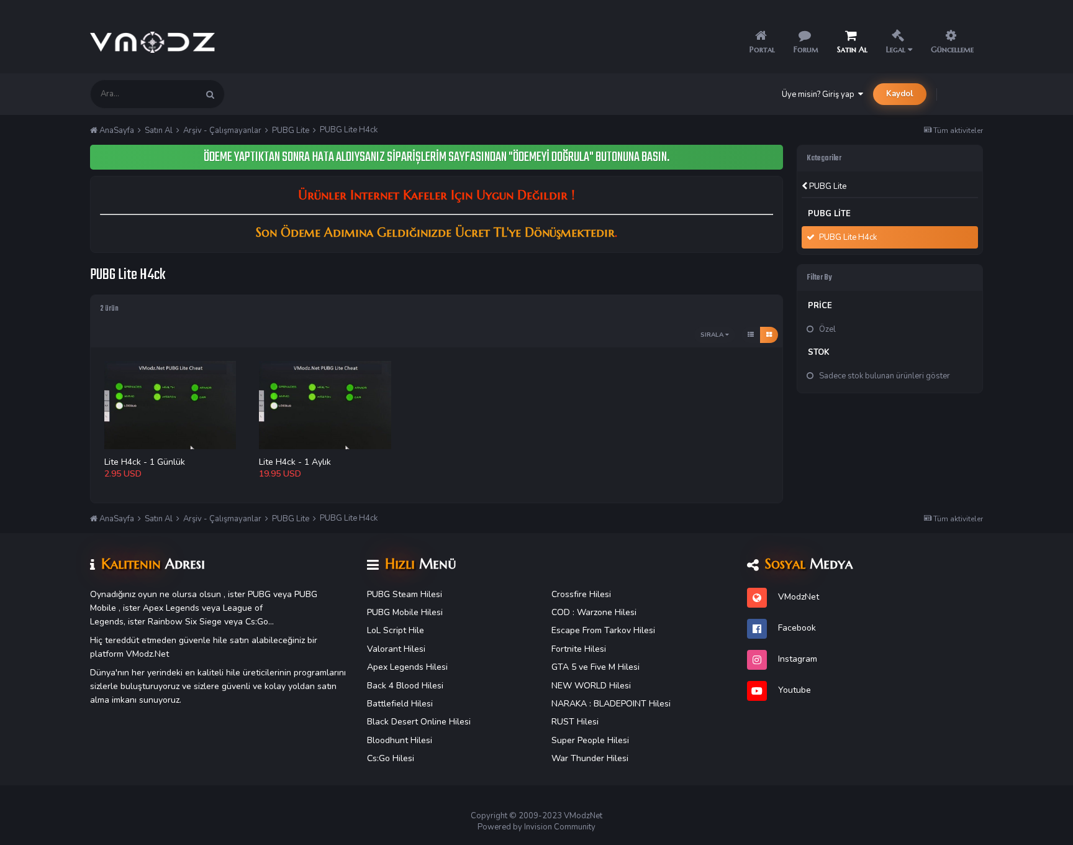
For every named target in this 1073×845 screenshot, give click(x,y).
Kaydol (899, 93)
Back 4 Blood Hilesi (405, 686)
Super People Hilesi (590, 740)
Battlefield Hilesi (400, 704)
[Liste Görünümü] (750, 335)
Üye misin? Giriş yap (820, 94)
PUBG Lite (826, 186)
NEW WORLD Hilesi (591, 686)
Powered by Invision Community (536, 827)
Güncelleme (952, 49)
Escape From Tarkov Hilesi (603, 630)
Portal (762, 49)
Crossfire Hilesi (581, 594)
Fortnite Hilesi (578, 649)
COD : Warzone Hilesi (593, 612)
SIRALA (712, 335)
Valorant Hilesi (396, 649)
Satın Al (852, 49)
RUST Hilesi (575, 722)
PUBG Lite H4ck (848, 237)
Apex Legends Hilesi (407, 667)
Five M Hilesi (615, 667)
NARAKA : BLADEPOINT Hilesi (611, 704)
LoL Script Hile (395, 630)
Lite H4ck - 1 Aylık (295, 462)
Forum (806, 49)
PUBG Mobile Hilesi (405, 612)
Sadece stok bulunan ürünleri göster (884, 375)
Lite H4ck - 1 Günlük (144, 462)
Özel (827, 329)
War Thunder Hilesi (589, 758)
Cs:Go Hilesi (390, 758)
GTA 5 (563, 667)
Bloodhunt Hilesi (399, 740)
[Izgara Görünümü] (769, 335)
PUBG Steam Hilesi (404, 594)
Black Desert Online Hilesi (419, 722)
